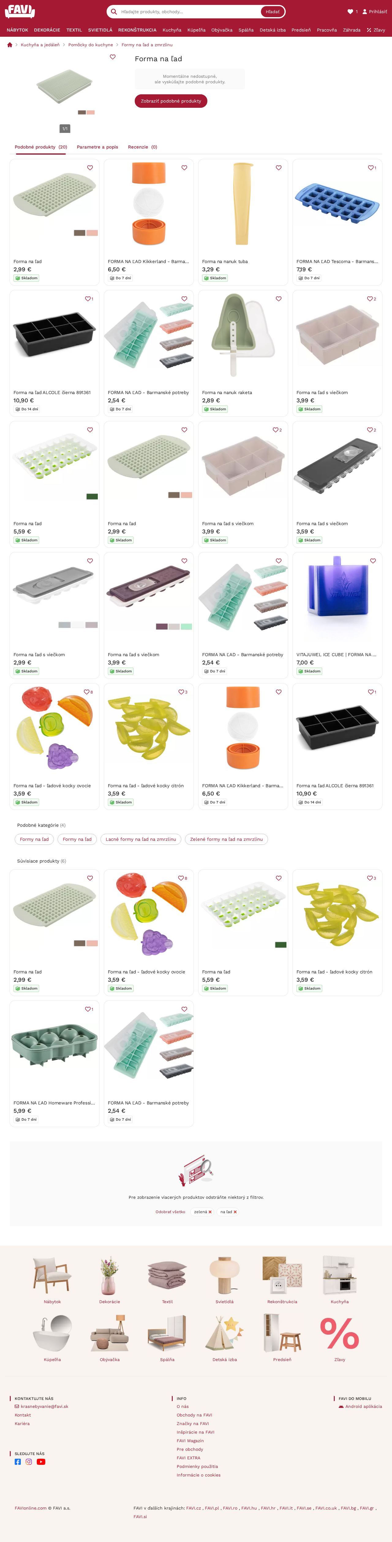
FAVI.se (305, 1508)
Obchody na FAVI (194, 1414)
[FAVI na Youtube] (41, 1462)
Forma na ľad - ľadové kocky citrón (145, 785)
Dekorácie (109, 1301)
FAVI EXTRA (188, 1457)
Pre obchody (190, 1449)
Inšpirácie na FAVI (195, 1432)
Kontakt (23, 1414)
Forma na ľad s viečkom (322, 392)
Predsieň (282, 1359)
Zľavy (339, 1359)
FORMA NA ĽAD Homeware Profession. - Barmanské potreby (79, 1103)
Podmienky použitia (197, 1466)
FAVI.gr (367, 1508)
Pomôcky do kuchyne (90, 44)
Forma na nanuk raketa (227, 392)
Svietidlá (225, 1301)
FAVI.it (287, 1508)
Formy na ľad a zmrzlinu (147, 44)
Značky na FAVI (193, 1423)
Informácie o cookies (199, 1474)
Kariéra (22, 1423)
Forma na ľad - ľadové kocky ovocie (52, 785)
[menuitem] (17, 30)
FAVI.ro (231, 1508)
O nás (183, 1406)
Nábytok (52, 1301)
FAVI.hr (269, 1508)
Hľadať (273, 11)
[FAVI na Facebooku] (18, 1462)
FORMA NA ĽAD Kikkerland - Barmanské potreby (160, 261)
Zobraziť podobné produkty (171, 101)
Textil (167, 1301)
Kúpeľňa (52, 1359)
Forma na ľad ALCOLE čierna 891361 (52, 392)
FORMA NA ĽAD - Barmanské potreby (148, 392)
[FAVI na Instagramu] (29, 1462)
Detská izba (225, 1359)
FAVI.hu (249, 1508)
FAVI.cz (194, 1508)
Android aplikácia (363, 1406)
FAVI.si (140, 1516)
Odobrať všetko (170, 1211)
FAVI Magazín (190, 1440)
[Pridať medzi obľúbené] (113, 57)
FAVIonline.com (31, 1508)
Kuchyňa (340, 1301)
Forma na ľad (27, 261)
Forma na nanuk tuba (225, 261)
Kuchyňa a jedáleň (40, 44)
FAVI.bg (349, 1508)
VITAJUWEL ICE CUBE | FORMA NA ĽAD (339, 654)
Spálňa (167, 1359)
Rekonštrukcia (282, 1301)
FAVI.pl (213, 1508)
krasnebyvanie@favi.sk (44, 1406)
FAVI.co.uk (326, 1508)
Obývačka (110, 1359)
